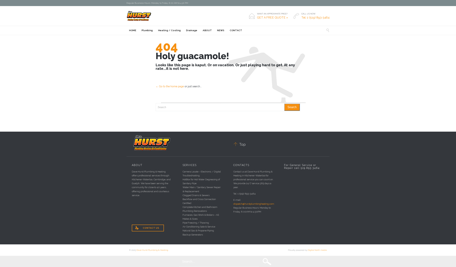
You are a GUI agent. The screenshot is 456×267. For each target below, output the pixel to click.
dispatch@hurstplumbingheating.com (253, 204)
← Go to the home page (170, 86)
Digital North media (317, 250)
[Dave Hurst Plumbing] (139, 16)
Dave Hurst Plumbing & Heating (152, 250)
